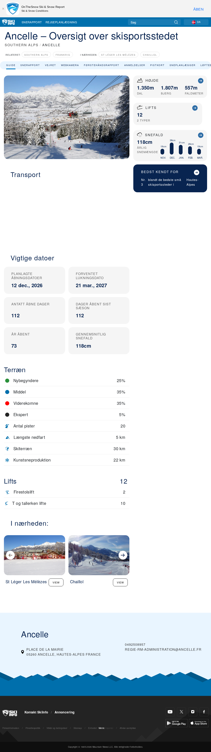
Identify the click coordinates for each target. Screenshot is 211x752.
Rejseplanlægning (61, 22)
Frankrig (63, 54)
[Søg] (176, 22)
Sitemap (78, 728)
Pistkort (157, 65)
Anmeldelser (134, 65)
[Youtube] (170, 711)
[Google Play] (176, 722)
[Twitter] (181, 711)
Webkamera (70, 65)
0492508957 (135, 644)
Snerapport (32, 22)
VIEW (56, 582)
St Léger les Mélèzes (118, 54)
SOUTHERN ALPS (22, 44)
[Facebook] (204, 711)
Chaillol (150, 54)
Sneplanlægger (183, 65)
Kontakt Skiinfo (36, 712)
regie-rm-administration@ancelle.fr (163, 649)
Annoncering (65, 712)
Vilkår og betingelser (57, 728)
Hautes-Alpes (192, 182)
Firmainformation (10, 728)
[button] (66, 213)
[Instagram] (192, 711)
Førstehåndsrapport (101, 65)
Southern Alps (36, 54)
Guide (10, 65)
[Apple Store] (199, 722)
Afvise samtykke (128, 728)
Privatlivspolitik (33, 728)
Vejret (50, 65)
